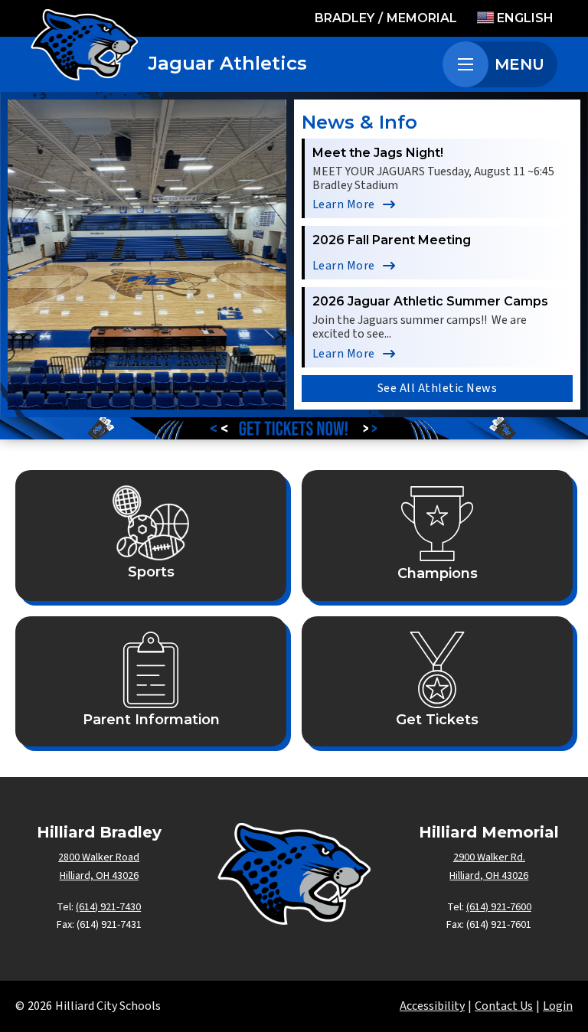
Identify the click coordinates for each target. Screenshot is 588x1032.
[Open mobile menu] (465, 64)
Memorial (422, 18)
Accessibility (432, 1006)
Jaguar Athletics (228, 63)
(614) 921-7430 (108, 907)
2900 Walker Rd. (489, 857)
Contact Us (504, 1006)
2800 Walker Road (98, 857)
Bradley (344, 18)
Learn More (343, 204)
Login (558, 1006)
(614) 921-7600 (498, 907)
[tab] (116, 390)
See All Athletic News (437, 388)
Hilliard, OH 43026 (99, 875)
